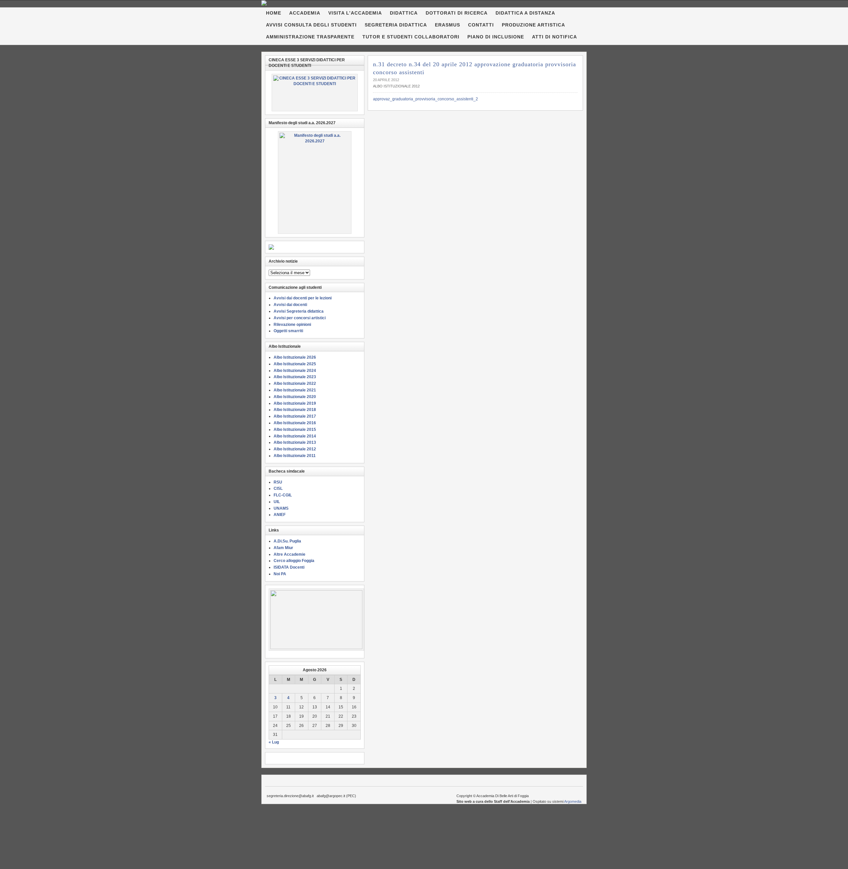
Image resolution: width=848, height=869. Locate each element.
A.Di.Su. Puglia (287, 541)
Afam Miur (283, 547)
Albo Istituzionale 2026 (295, 357)
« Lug (274, 742)
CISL (278, 488)
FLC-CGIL (283, 495)
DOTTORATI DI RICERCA (457, 13)
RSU (278, 482)
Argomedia (572, 801)
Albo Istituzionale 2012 (396, 86)
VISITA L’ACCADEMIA (355, 13)
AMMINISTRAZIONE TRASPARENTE (310, 36)
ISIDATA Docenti (289, 567)
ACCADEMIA (304, 13)
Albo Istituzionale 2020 (295, 396)
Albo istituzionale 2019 (295, 403)
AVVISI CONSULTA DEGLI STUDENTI (311, 24)
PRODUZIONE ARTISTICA (533, 24)
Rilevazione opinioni (292, 324)
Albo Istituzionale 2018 (295, 409)
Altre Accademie (289, 554)
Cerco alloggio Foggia (294, 560)
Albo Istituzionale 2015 (295, 429)
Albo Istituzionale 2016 (295, 423)
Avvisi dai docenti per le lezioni (303, 298)
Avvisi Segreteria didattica (299, 311)
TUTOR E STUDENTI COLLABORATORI (410, 36)
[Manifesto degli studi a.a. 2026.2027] (315, 182)
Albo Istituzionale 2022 (295, 383)
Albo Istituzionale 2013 (295, 442)
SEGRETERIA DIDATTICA (396, 24)
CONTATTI (481, 24)
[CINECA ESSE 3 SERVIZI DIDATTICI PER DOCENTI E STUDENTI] (315, 92)
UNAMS (281, 508)
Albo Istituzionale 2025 (295, 364)
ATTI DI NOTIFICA (554, 36)
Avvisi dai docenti (290, 304)
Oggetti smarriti (288, 331)
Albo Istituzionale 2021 (295, 390)
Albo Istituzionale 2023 (295, 377)
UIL (277, 501)
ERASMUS (447, 24)
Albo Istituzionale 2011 (295, 455)
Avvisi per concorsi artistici (300, 318)
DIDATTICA (404, 13)
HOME (273, 13)
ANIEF (280, 514)
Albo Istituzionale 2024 (295, 370)
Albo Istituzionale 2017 (295, 416)
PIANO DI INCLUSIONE (495, 36)
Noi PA (280, 574)
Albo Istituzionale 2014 (295, 436)
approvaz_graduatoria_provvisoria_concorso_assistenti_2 (425, 99)
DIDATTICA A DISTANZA (525, 13)
